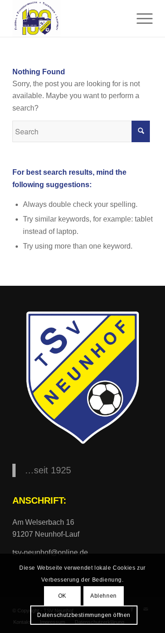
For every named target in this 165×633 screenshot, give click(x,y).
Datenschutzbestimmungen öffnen (84, 615)
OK (62, 596)
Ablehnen (103, 596)
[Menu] (140, 18)
